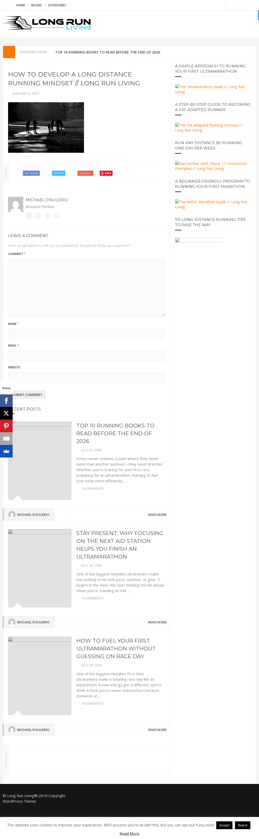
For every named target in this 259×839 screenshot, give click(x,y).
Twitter (230, 5)
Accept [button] (224, 825)
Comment (17, 254)
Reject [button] (242, 825)
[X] (6, 413)
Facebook (240, 5)
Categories (57, 5)
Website (56, 215)
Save (108, 173)
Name (13, 324)
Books (36, 5)
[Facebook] (6, 400)
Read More (157, 514)
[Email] (6, 438)
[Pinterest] (6, 426)
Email (13, 345)
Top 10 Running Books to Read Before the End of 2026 (107, 52)
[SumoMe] (6, 451)
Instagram (251, 5)
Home (20, 5)
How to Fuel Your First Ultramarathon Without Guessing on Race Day (116, 648)
